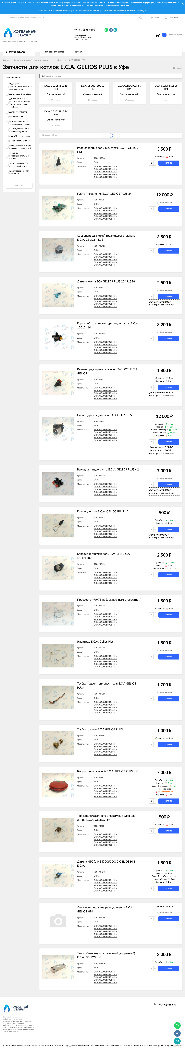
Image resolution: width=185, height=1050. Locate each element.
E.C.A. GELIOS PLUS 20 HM (105, 175)
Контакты (78, 52)
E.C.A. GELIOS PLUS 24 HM (105, 177)
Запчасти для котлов (54, 52)
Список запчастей (56, 94)
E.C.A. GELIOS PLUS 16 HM (105, 172)
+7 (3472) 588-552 (84, 29)
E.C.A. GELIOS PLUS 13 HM (105, 169)
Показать (19, 186)
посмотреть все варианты (161, 305)
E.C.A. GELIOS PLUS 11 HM (105, 166)
